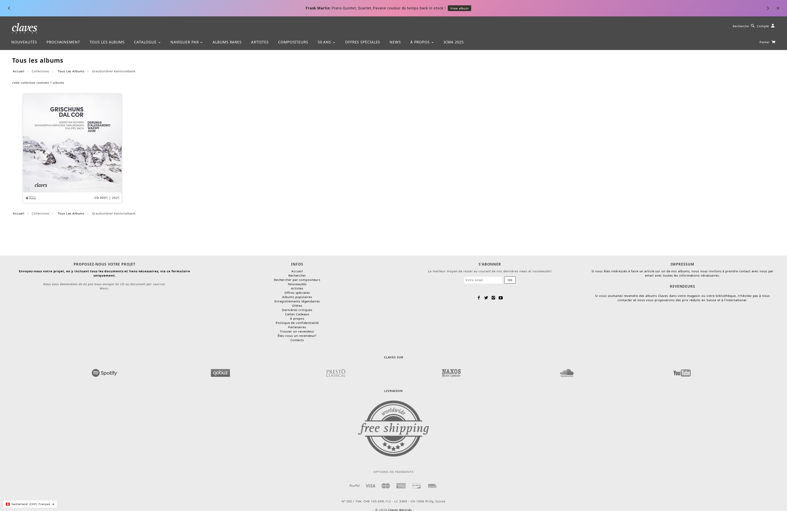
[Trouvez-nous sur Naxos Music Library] (451, 372)
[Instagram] (493, 298)
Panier (765, 42)
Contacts (297, 340)
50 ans (325, 42)
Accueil (18, 71)
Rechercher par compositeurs (297, 280)
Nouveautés (24, 42)
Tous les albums (107, 42)
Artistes (260, 42)
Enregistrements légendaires (297, 301)
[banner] (24, 28)
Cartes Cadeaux (297, 314)
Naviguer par (185, 42)
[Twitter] (486, 298)
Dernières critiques (297, 310)
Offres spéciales (362, 42)
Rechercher (297, 275)
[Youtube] (501, 298)
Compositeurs (293, 42)
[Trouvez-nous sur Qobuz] (220, 372)
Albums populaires (297, 297)
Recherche (741, 26)
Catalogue (146, 42)
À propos (420, 42)
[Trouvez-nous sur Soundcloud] (567, 372)
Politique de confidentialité (297, 323)
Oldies (297, 305)
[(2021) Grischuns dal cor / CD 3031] (72, 143)
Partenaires (297, 327)
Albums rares (227, 42)
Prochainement (63, 42)
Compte (763, 26)
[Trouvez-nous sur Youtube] (682, 372)
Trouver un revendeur (297, 331)
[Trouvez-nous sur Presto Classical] (336, 372)
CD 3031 (101, 197)
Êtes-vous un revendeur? (297, 336)
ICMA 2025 (454, 42)
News (395, 42)
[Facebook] (479, 298)
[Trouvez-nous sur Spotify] (105, 372)
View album (459, 8)
